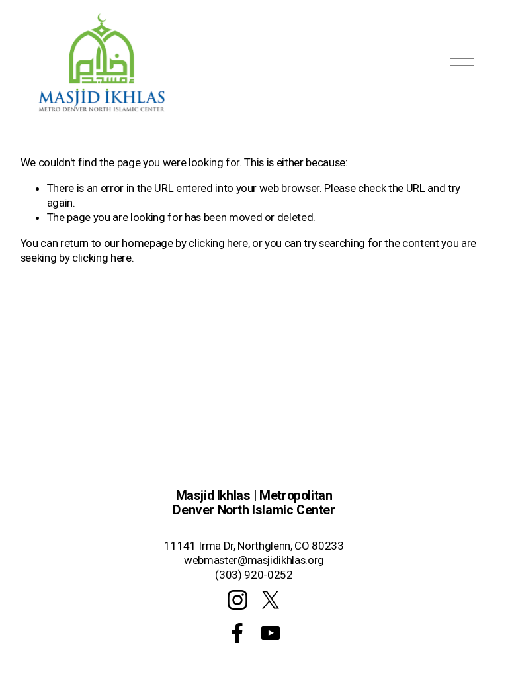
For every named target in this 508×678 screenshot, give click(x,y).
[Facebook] (237, 633)
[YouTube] (270, 633)
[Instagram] (237, 599)
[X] (270, 599)
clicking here (218, 243)
